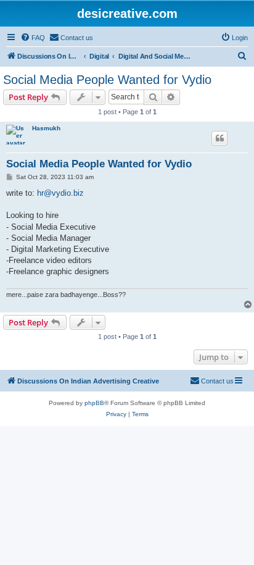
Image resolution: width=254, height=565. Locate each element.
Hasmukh (46, 128)
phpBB (94, 403)
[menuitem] (32, 37)
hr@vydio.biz (60, 193)
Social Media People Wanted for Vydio (107, 79)
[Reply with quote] (219, 138)
